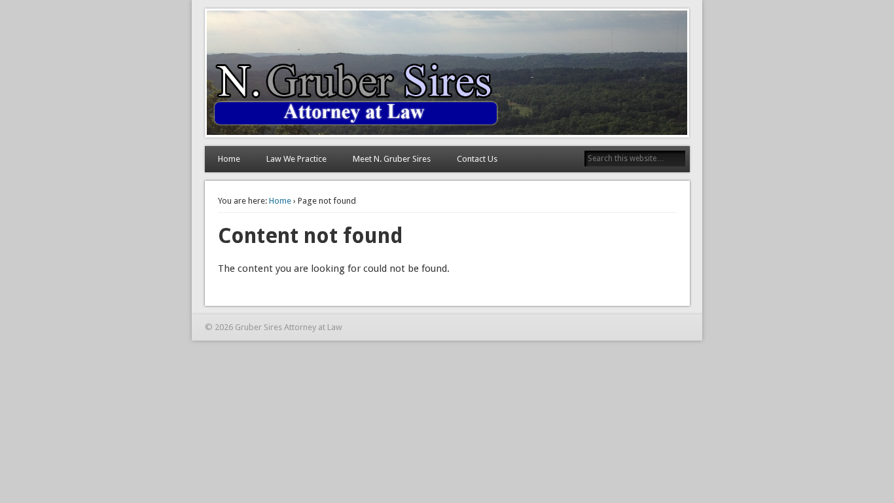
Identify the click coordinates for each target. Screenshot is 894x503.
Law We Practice (296, 159)
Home (229, 159)
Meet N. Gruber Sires (392, 159)
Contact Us (477, 159)
